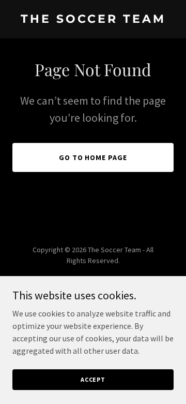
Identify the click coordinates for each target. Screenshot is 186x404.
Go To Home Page (93, 157)
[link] (93, 20)
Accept (93, 379)
